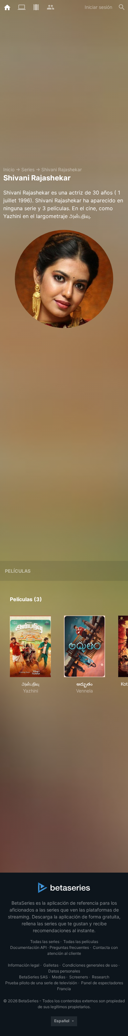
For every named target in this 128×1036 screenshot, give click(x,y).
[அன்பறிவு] (30, 646)
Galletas (50, 965)
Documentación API (28, 947)
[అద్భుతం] (84, 646)
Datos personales (64, 971)
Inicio (8, 169)
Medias (58, 976)
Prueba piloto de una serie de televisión (41, 982)
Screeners (78, 976)
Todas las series (44, 941)
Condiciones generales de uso (89, 965)
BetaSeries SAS (33, 976)
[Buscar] (122, 7)
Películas (18, 571)
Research (100, 976)
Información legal (23, 965)
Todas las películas (80, 941)
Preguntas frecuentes (69, 947)
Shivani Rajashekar (61, 169)
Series (27, 169)
